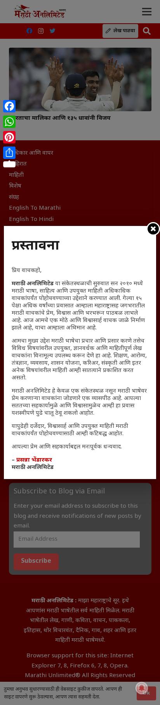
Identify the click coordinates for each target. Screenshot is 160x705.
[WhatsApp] (9, 121)
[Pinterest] (9, 137)
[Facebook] (9, 106)
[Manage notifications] (142, 688)
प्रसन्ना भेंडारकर (34, 460)
